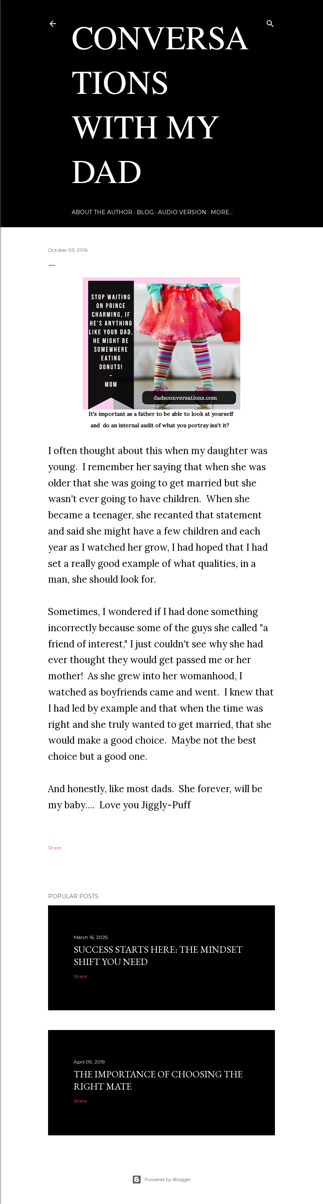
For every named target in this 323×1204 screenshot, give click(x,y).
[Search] (270, 22)
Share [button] (54, 848)
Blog (145, 212)
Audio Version (182, 212)
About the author (102, 212)
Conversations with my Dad (160, 103)
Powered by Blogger (168, 1179)
